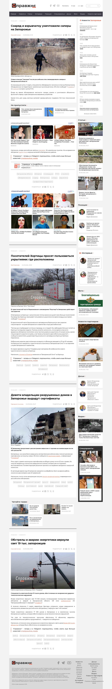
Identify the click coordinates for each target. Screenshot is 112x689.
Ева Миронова (15, 265)
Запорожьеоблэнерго (51, 639)
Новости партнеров (94, 14)
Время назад (94, 666)
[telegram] (54, 6)
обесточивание (19, 639)
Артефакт (79, 672)
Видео (82, 14)
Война (79, 664)
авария (70, 635)
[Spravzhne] (24, 5)
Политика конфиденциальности (94, 681)
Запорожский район (34, 639)
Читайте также (19, 502)
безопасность (64, 365)
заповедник (43, 369)
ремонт (39, 643)
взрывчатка (64, 178)
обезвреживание (24, 178)
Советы (94, 669)
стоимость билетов (25, 354)
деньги (45, 482)
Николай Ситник (16, 35)
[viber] (69, 35)
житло (70, 482)
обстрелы (38, 174)
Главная (13, 14)
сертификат (49, 486)
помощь (21, 486)
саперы (54, 178)
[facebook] (50, 6)
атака (63, 482)
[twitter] (71, 35)
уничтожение (31, 486)
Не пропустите (18, 105)
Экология (79, 671)
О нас (73, 6)
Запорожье (53, 365)
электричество (67, 639)
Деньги (79, 676)
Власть (79, 665)
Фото (75, 14)
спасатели (65, 174)
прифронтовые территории (43, 181)
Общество (79, 667)
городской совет (61, 486)
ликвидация (48, 174)
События (79, 674)
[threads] (74, 35)
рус (82, 6)
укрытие (44, 365)
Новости (22, 14)
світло (47, 643)
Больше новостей (90, 113)
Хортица (20, 365)
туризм (27, 365)
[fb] (66, 35)
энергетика (61, 635)
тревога (35, 365)
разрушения (54, 482)
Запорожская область (24, 174)
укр (79, 6)
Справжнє (21, 319)
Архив (94, 683)
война (15, 635)
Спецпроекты (59, 14)
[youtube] (58, 6)
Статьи (30, 14)
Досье (69, 14)
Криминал (79, 669)
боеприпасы (45, 178)
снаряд (35, 178)
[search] (98, 6)
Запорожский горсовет (32, 482)
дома (40, 486)
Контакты (65, 6)
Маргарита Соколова (17, 404)
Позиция (48, 14)
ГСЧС (57, 174)
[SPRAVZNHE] (22, 663)
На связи (94, 667)
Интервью (38, 14)
